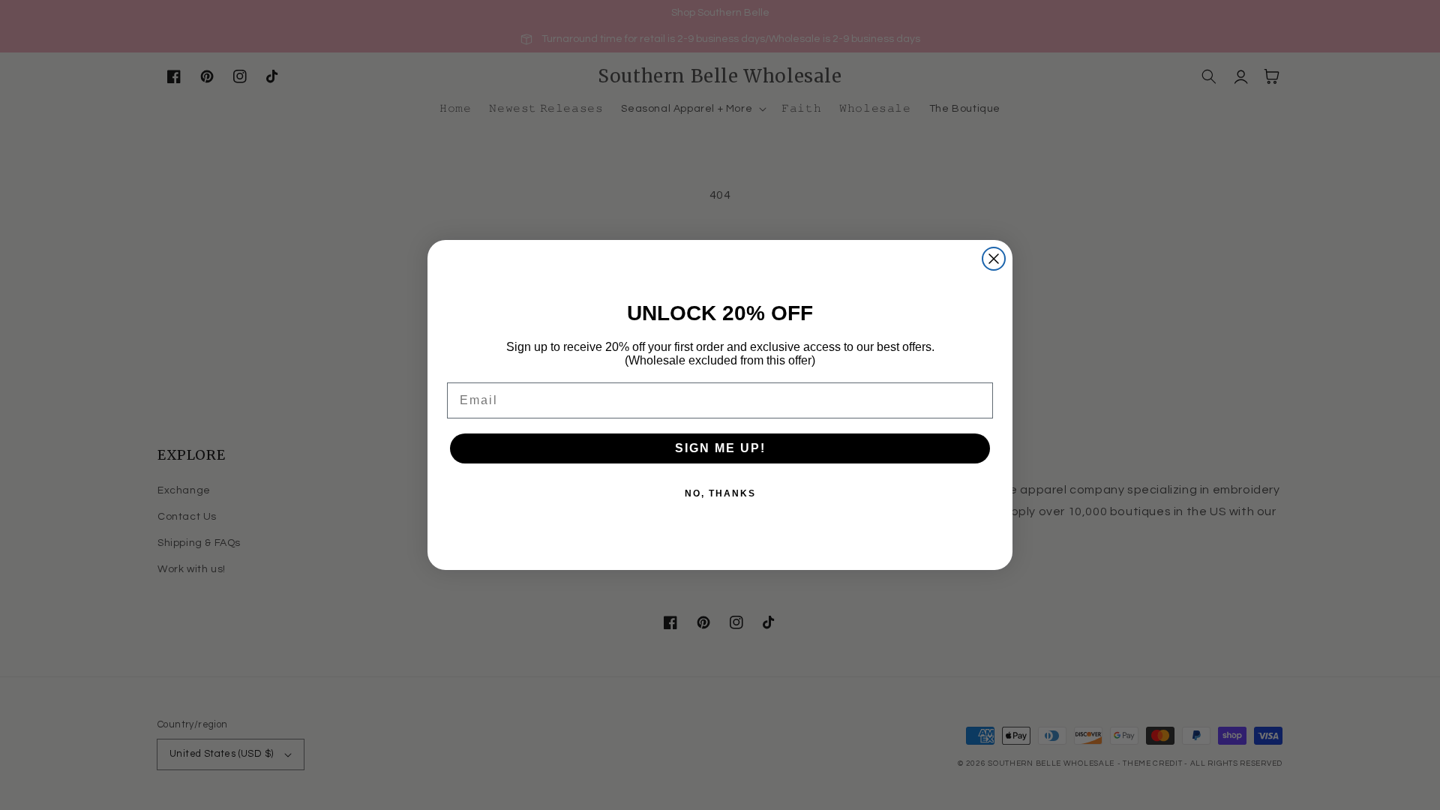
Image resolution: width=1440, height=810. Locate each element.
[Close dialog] (993, 259)
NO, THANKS (720, 493)
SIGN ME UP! (720, 448)
